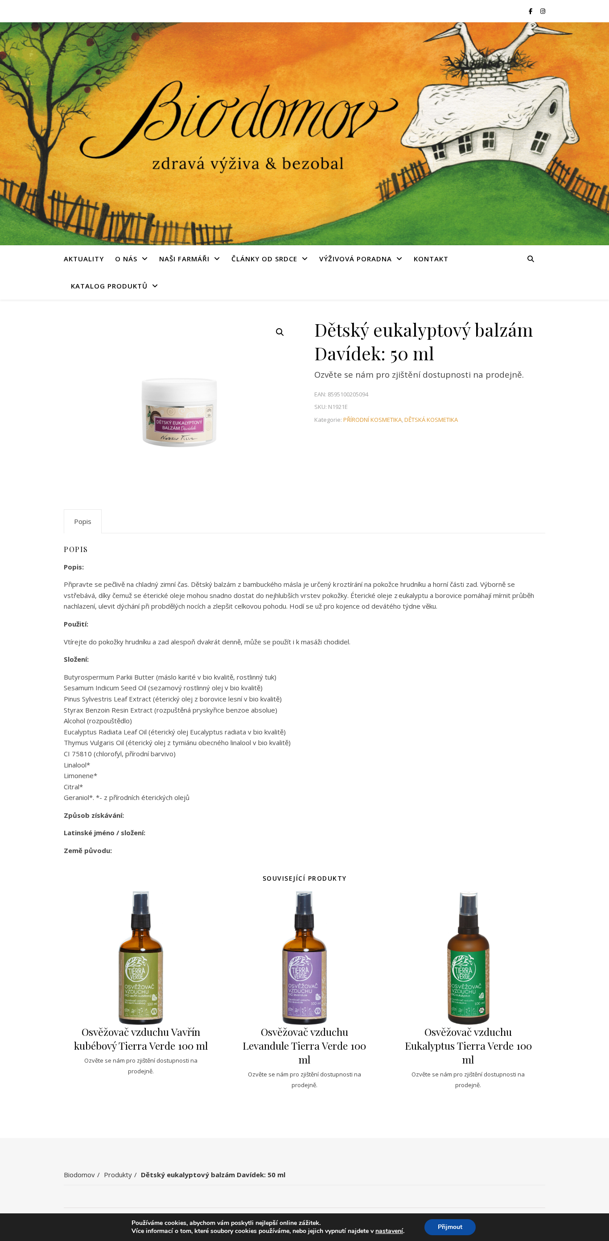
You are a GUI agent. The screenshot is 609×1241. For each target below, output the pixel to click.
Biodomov (79, 1174)
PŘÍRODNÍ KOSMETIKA (372, 420)
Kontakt (431, 258)
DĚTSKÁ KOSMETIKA (431, 420)
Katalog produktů (109, 285)
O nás (126, 258)
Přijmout (450, 1227)
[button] (280, 332)
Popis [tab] (82, 521)
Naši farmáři (184, 258)
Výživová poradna (355, 258)
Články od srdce (264, 258)
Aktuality (84, 258)
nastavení (389, 1231)
